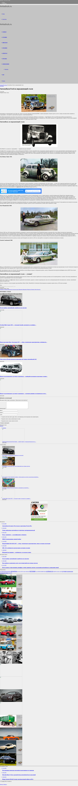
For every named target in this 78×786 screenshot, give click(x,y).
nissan (2, 571)
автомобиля (19, 571)
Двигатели (4, 42)
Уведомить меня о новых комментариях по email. (10, 418)
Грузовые (4, 37)
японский (10, 572)
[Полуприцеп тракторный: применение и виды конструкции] (11, 727)
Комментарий (3, 408)
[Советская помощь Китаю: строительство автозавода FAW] (11, 714)
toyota (5, 571)
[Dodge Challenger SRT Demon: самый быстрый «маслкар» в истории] (11, 599)
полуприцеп (57, 571)
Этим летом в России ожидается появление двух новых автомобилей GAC (18, 359)
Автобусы (4, 53)
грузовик (24, 571)
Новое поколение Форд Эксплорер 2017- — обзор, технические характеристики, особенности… (23, 342)
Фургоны (4, 58)
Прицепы (6, 69)
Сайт (1, 414)
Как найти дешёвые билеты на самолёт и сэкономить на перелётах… (15, 487)
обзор (45, 571)
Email (1, 412)
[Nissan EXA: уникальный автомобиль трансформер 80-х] (11, 586)
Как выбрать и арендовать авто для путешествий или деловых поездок (16, 466)
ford (1, 286)
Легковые (5, 85)
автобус (8, 571)
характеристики (4, 573)
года (22, 571)
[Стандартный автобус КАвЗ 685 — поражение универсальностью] (11, 650)
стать (14, 286)
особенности (49, 571)
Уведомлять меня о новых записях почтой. (9, 420)
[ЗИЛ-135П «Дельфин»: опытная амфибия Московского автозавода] (11, 676)
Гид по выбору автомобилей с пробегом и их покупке (13, 307)
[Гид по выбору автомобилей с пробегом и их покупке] (11, 305)
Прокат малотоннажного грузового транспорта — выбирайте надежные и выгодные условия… (24, 376)
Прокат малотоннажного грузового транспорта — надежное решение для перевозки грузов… (23, 393)
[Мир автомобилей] (6, 7)
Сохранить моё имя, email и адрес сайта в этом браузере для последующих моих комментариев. (20, 416)
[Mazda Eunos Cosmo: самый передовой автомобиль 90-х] (11, 752)
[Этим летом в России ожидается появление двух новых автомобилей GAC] (11, 357)
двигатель (27, 571)
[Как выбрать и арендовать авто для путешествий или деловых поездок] (8, 465)
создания (64, 571)
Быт (3, 74)
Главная (1, 85)
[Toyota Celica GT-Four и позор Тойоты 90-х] (11, 765)
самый (61, 571)
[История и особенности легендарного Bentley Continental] (11, 701)
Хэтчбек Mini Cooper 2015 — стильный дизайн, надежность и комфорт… (18, 325)
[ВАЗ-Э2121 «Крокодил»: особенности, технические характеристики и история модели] (11, 663)
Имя (1, 410)
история (32, 571)
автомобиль (4, 286)
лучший (37, 571)
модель (39, 571)
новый (42, 571)
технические (70, 571)
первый (54, 571)
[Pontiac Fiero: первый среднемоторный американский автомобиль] (11, 637)
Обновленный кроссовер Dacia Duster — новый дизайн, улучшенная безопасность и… (19, 441)
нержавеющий (10, 286)
